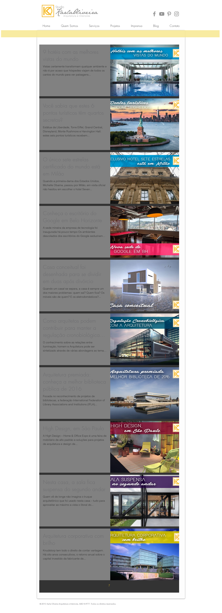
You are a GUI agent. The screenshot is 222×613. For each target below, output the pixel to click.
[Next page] (128, 585)
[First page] (84, 585)
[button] (115, 24)
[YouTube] (162, 14)
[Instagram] (176, 14)
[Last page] (134, 585)
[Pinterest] (169, 14)
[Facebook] (154, 14)
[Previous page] (90, 585)
